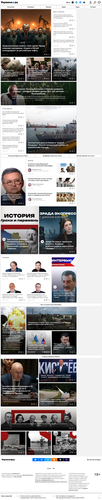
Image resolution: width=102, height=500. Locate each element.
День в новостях (58, 11)
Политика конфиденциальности (44, 480)
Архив (49, 468)
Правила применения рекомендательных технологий (51, 482)
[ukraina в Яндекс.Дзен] (60, 459)
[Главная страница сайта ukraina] (9, 2)
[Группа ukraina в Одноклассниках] (54, 459)
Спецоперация (7, 108)
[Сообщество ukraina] (42, 459)
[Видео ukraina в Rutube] (67, 459)
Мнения (30, 160)
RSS (54, 468)
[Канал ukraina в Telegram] (48, 459)
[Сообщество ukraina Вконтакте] (35, 459)
